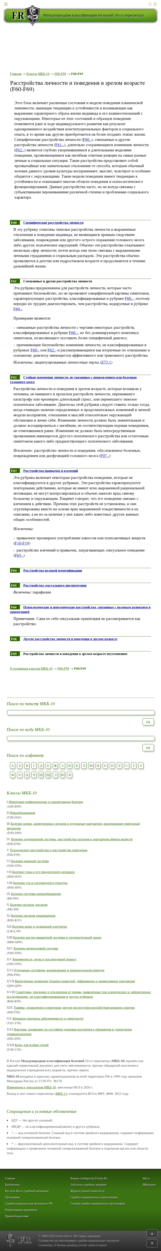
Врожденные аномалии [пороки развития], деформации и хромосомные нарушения (75, 981)
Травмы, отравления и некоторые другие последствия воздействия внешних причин (74, 1007)
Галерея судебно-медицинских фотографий (97, 1203)
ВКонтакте (149, 1184)
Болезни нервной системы (30, 861)
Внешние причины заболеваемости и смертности (48, 1018)
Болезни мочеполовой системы (36, 948)
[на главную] (23, 15)
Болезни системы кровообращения (36, 893)
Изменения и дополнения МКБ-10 (31, 1087)
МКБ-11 (61, 1093)
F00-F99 (60, 73)
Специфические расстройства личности (53, 222)
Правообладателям (16, 1216)
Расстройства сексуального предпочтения (55, 585)
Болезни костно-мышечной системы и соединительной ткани (57, 937)
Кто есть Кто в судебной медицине (27, 1191)
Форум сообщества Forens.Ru (88, 1178)
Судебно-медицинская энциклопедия (93, 1197)
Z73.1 (106, 362)
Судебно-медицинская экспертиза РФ (29, 1203)
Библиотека (12, 1184)
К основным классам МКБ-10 (31, 668)
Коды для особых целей (32, 1045)
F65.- (19, 555)
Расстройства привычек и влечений (50, 470)
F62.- (20, 149)
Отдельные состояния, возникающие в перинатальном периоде (59, 970)
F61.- (59, 144)
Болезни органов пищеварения (33, 915)
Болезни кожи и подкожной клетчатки (39, 926)
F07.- (104, 455)
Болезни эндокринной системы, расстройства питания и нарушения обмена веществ (71, 839)
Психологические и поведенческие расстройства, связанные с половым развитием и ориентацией (80, 609)
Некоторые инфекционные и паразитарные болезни (46, 801)
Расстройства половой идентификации (52, 570)
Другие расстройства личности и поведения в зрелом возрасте (70, 638)
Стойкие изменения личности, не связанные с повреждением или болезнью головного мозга (73, 379)
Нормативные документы (21, 1210)
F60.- (87, 139)
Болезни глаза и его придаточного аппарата (43, 872)
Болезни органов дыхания (28, 904)
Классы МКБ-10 (37, 73)
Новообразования (22, 812)
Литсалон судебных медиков (88, 1184)
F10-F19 (22, 543)
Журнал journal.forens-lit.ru (87, 1191)
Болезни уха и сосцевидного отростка (40, 882)
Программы (12, 1197)
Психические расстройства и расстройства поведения (48, 850)
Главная (15, 73)
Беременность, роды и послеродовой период (44, 959)
